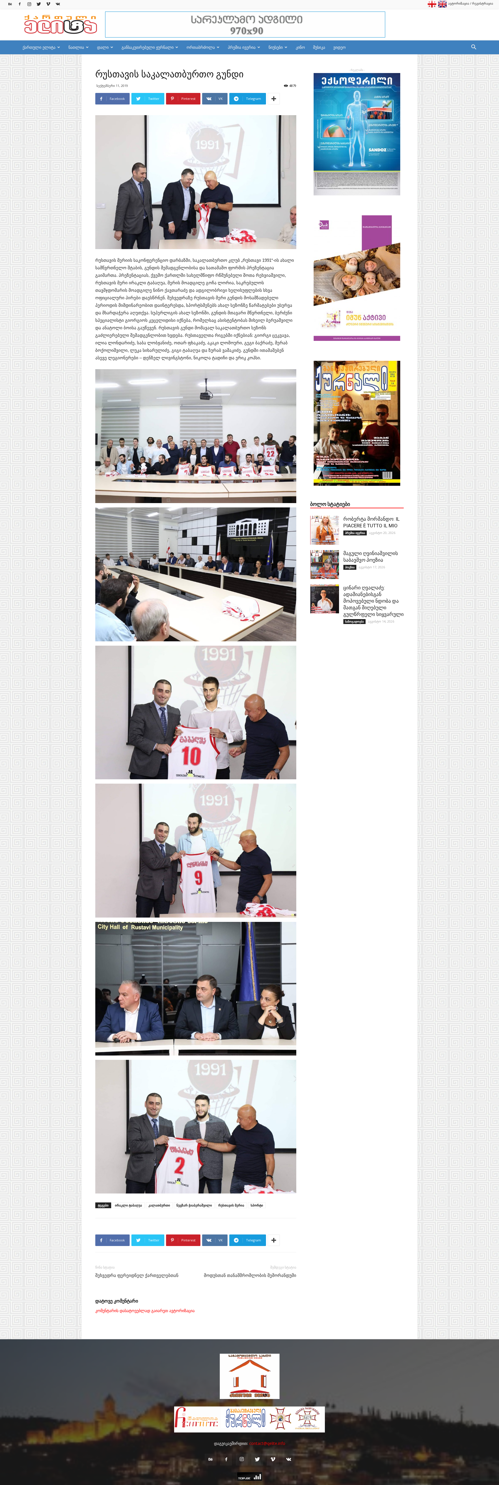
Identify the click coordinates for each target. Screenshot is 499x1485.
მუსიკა (319, 47)
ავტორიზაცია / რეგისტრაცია (470, 3)
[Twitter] (38, 4)
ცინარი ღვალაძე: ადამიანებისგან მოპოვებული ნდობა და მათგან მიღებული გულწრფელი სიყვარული (373, 601)
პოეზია (350, 567)
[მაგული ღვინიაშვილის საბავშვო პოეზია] (324, 564)
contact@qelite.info (267, 1443)
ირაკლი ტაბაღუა (128, 1205)
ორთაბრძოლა (201, 47)
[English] (442, 6)
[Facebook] (19, 4)
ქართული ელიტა (39, 47)
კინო (300, 47)
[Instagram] (29, 4)
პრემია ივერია (242, 47)
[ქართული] (432, 6)
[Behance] (10, 4)
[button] (474, 48)
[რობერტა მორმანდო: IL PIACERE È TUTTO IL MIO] (324, 530)
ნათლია (76, 47)
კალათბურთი (159, 1205)
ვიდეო (339, 47)
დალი (103, 47)
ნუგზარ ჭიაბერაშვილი (194, 1205)
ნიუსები (276, 47)
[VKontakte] (57, 4)
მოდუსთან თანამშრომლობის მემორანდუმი (250, 1275)
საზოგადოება (354, 621)
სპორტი (257, 1205)
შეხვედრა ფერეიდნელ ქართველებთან (136, 1275)
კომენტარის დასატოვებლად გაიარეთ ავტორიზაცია (145, 1310)
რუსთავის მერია (231, 1205)
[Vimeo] (48, 4)
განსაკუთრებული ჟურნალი (148, 47)
